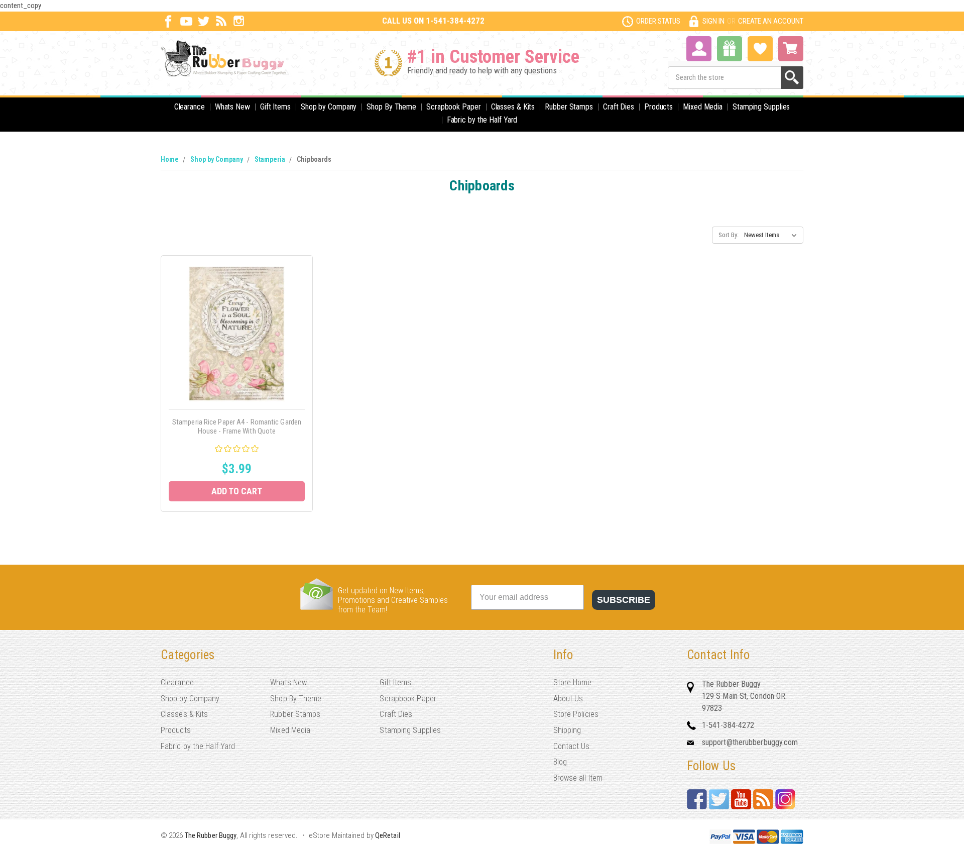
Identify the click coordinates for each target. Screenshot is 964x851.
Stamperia (270, 159)
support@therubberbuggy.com (750, 742)
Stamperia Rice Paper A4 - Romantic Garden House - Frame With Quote (236, 426)
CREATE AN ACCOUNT (770, 21)
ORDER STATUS (658, 21)
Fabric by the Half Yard (482, 120)
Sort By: (728, 235)
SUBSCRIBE (623, 600)
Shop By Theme (391, 107)
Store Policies (575, 714)
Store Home (572, 682)
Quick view (236, 322)
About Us (568, 698)
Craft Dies (618, 107)
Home (170, 159)
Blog (560, 762)
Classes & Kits (513, 107)
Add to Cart (237, 491)
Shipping (567, 730)
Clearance (189, 107)
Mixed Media (702, 107)
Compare (234, 345)
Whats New (232, 107)
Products (658, 107)
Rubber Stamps (569, 107)
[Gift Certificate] (729, 48)
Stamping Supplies (761, 107)
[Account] (698, 47)
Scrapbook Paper (453, 107)
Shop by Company (329, 107)
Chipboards (314, 159)
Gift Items (275, 107)
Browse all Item (578, 778)
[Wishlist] (760, 47)
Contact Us (571, 746)
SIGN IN (713, 21)
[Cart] (790, 48)
